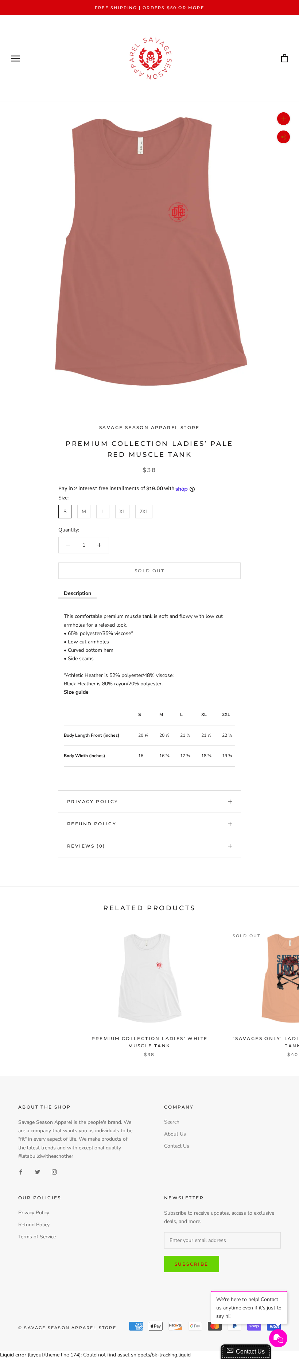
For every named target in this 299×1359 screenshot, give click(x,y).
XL (122, 511)
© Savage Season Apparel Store (67, 1327)
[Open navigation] (15, 58)
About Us (175, 1133)
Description (77, 593)
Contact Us (176, 1145)
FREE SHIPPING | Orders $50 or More (149, 7)
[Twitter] (37, 1172)
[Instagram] (54, 1172)
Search (171, 1121)
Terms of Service (37, 1236)
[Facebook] (20, 1172)
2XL (143, 511)
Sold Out (149, 570)
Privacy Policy (93, 801)
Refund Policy (91, 823)
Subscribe (192, 1264)
